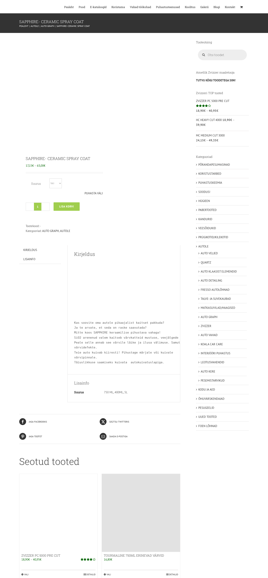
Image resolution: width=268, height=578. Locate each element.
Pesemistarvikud (213, 380)
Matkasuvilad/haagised (218, 308)
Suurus (36, 183)
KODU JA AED (206, 389)
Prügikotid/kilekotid (213, 237)
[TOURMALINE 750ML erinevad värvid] (141, 513)
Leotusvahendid (212, 362)
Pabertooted (207, 210)
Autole (65, 231)
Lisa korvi (66, 206)
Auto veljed (209, 253)
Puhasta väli (94, 193)
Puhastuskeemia (210, 182)
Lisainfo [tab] (29, 259)
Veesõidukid (207, 228)
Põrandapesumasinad (214, 164)
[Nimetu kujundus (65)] (58, 91)
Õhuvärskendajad (211, 399)
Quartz (206, 262)
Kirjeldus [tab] (30, 250)
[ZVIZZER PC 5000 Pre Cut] (58, 513)
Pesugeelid (206, 408)
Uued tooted (207, 417)
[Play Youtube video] (124, 289)
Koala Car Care (212, 344)
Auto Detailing (211, 280)
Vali (26, 574)
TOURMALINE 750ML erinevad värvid (134, 555)
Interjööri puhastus (215, 353)
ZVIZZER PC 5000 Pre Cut (40, 555)
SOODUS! (204, 192)
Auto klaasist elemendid (219, 271)
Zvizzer (206, 326)
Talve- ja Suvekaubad (216, 299)
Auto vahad (209, 335)
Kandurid (205, 219)
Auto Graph (50, 231)
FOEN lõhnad (207, 426)
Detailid (91, 574)
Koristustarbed (209, 173)
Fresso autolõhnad (215, 290)
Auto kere (208, 371)
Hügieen (204, 201)
